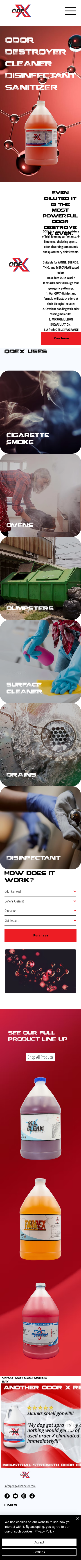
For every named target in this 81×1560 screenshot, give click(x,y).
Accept (39, 1542)
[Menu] (70, 11)
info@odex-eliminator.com (20, 1486)
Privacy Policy (44, 1531)
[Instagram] (23, 1496)
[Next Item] (69, 1425)
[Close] (74, 1521)
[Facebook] (32, 1496)
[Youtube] (15, 1496)
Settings (39, 1552)
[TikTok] (7, 1496)
